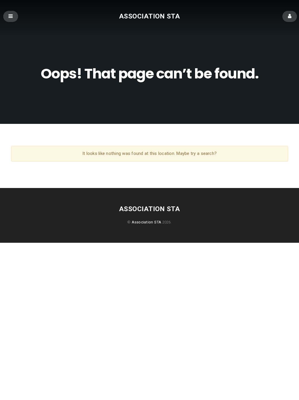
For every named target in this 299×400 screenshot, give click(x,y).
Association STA (149, 16)
